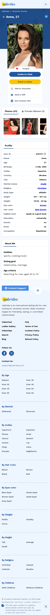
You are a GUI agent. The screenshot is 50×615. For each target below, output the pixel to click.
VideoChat (7, 322)
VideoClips (7, 330)
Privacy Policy (32, 335)
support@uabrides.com (13, 365)
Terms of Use (31, 326)
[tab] (11, 111)
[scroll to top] (38, 290)
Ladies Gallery (9, 326)
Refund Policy (31, 339)
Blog (4, 339)
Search (5, 335)
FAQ (27, 322)
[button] (25, 46)
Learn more (20, 613)
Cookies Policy (32, 330)
